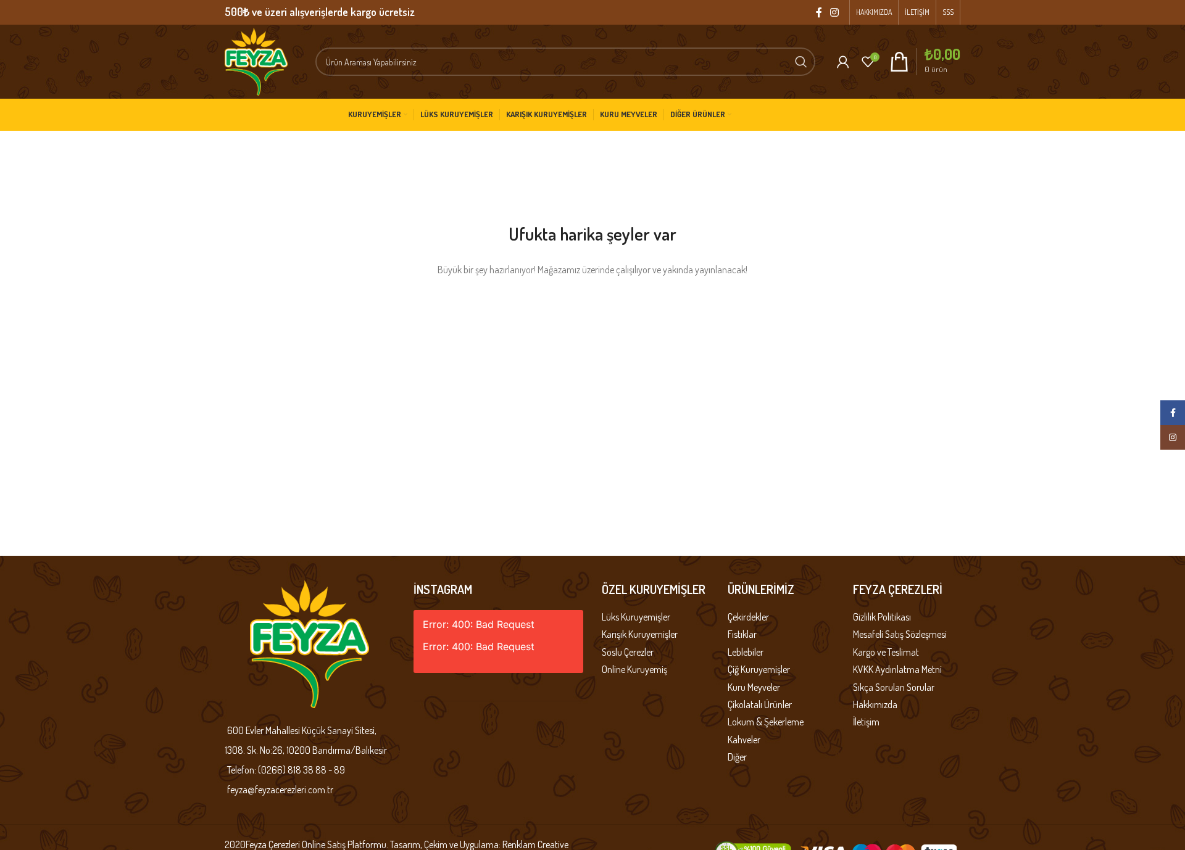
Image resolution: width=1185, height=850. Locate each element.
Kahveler (744, 739)
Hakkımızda (875, 704)
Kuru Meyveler (754, 687)
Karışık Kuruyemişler (640, 634)
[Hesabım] (843, 61)
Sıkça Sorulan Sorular (893, 687)
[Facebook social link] (819, 12)
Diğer (737, 757)
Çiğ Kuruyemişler (759, 669)
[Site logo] (256, 60)
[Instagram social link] (834, 12)
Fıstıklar (742, 634)
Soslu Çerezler (628, 652)
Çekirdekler (748, 617)
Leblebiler (745, 652)
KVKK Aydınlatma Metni (897, 669)
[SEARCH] (801, 61)
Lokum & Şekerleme (766, 722)
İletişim (866, 722)
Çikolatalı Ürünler (760, 704)
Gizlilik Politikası (882, 617)
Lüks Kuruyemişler (636, 617)
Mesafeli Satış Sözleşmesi (900, 634)
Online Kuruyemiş (634, 669)
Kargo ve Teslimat (886, 652)
